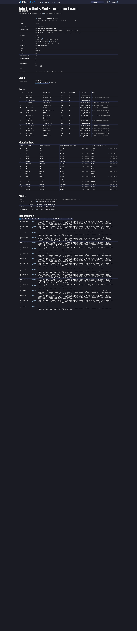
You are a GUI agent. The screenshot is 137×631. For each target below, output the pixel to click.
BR (29, 218)
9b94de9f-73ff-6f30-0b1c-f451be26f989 (46, 204)
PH (59, 218)
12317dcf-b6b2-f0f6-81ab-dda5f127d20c (46, 209)
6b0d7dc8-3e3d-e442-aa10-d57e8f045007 (46, 201)
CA (32, 218)
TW (68, 218)
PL (62, 218)
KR (53, 218)
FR (38, 218)
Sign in (114, 2)
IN (47, 218)
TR (65, 218)
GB (41, 218)
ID (44, 218)
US (71, 218)
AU (26, 218)
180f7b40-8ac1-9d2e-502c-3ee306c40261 (46, 206)
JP (50, 218)
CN (35, 218)
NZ (56, 218)
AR (23, 218)
